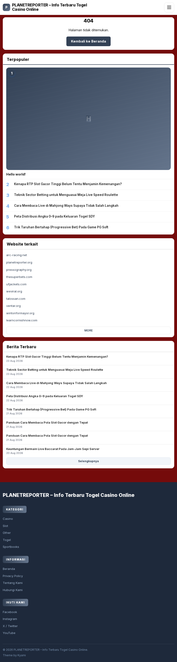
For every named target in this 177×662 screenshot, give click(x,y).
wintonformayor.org (20, 313)
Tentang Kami (13, 583)
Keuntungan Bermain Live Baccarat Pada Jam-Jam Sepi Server (52, 451)
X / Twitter (10, 626)
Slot (5, 526)
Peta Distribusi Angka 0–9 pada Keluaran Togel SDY (44, 398)
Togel (7, 540)
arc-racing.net (16, 255)
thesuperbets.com (19, 277)
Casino (8, 519)
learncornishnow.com (21, 320)
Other (7, 533)
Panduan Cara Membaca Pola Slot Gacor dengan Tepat (47, 424)
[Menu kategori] (169, 7)
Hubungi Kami (13, 590)
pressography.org (19, 270)
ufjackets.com (16, 284)
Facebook (10, 612)
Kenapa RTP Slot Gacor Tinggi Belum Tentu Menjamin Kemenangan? (57, 358)
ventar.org (13, 306)
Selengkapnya (88, 461)
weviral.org (14, 291)
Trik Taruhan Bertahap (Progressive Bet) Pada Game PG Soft (51, 411)
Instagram (10, 619)
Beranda (9, 569)
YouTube (9, 633)
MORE (88, 330)
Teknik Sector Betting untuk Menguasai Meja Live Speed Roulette (54, 372)
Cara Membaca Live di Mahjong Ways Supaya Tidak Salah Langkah (56, 385)
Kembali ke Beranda (88, 41)
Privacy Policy (13, 576)
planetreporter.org (19, 262)
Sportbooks (11, 547)
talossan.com (15, 298)
